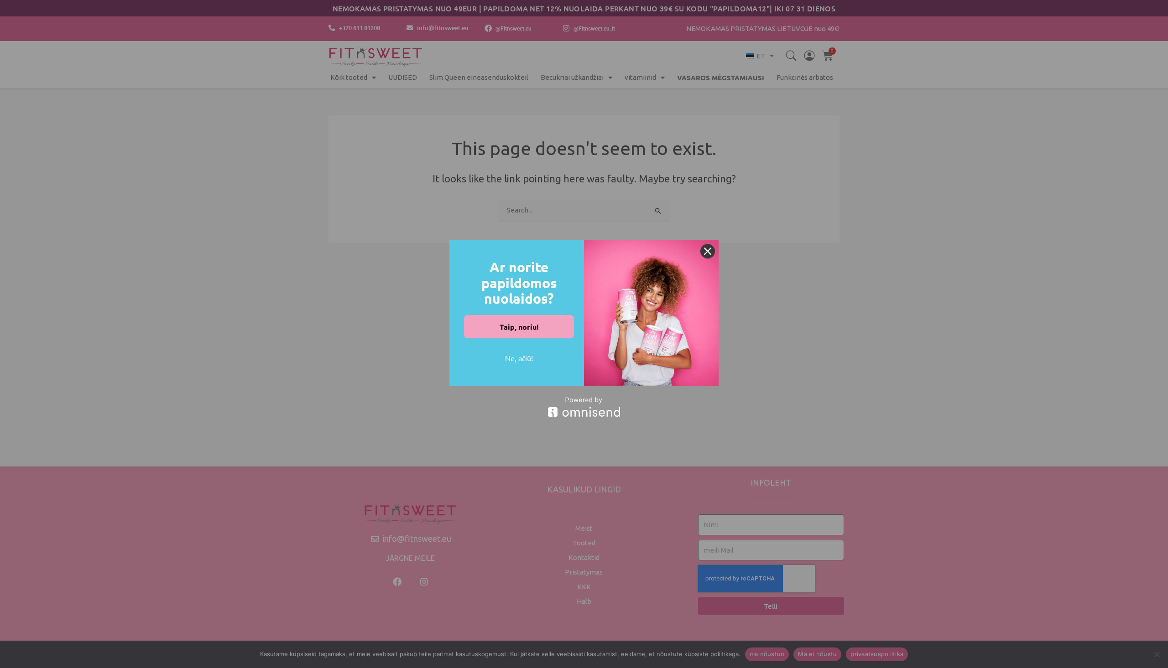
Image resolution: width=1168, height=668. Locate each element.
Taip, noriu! (519, 326)
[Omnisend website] (584, 407)
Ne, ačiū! (519, 357)
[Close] (708, 251)
